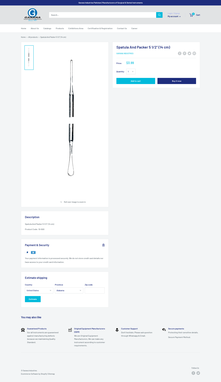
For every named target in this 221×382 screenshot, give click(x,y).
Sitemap (51, 374)
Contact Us (122, 28)
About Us (35, 28)
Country (28, 284)
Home (23, 28)
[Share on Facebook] (179, 53)
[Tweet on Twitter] (189, 53)
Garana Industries (124, 53)
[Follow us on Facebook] (193, 373)
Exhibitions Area (75, 28)
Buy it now (176, 81)
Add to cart (136, 81)
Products (60, 28)
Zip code (89, 284)
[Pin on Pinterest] (184, 53)
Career (134, 28)
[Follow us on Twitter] (198, 373)
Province (59, 284)
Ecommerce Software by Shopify (34, 374)
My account (173, 16)
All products (33, 37)
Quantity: (120, 71)
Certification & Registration (100, 28)
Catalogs (47, 28)
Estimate (33, 299)
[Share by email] (194, 53)
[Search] (159, 15)
